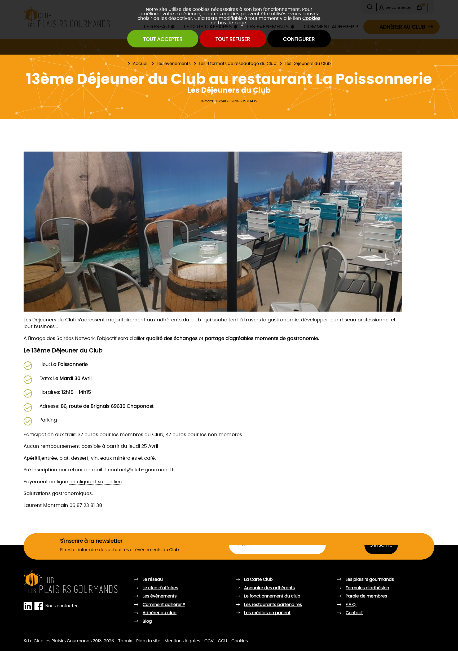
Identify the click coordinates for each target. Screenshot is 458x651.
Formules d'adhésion (367, 588)
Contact (354, 613)
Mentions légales (182, 641)
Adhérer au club (160, 613)
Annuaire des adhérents (269, 588)
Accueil (140, 63)
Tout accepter (163, 39)
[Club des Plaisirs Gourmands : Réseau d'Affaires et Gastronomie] (71, 582)
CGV (209, 641)
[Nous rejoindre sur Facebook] (39, 606)
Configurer (299, 39)
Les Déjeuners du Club (308, 63)
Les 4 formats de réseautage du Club (237, 63)
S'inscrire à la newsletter (91, 541)
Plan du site (148, 641)
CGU (222, 641)
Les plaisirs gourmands (370, 579)
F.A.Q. (351, 605)
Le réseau (153, 579)
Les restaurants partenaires (273, 605)
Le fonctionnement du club (272, 596)
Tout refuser (232, 39)
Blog (147, 621)
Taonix (125, 641)
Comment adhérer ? (164, 605)
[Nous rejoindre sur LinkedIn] (29, 606)
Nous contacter (61, 606)
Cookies (311, 18)
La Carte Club (258, 579)
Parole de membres (366, 596)
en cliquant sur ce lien (95, 482)
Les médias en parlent (267, 613)
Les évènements (174, 63)
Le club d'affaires (160, 588)
